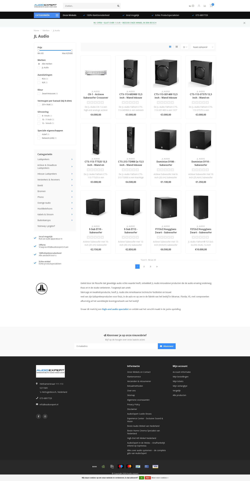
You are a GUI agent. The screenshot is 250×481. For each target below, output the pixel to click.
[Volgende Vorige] (157, 266)
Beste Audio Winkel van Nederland (143, 426)
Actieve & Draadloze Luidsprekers (47, 166)
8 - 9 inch (47, 115)
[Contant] (103, 466)
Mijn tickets (178, 381)
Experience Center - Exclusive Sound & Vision (145, 420)
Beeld (40, 185)
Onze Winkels (69, 15)
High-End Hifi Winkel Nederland (141, 438)
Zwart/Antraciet (50, 93)
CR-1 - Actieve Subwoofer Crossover (95, 96)
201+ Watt (47, 104)
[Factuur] (112, 466)
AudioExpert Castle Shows (139, 413)
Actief (45, 134)
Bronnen (41, 191)
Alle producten (179, 395)
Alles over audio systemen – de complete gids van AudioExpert (146, 452)
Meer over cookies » (160, 478)
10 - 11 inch (48, 119)
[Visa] (155, 466)
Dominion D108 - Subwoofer (166, 163)
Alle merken (47, 64)
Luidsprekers (43, 159)
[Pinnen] (146, 466)
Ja (141, 478)
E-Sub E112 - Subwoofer (130, 231)
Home (36, 30)
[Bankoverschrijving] (94, 466)
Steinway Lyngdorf (46, 226)
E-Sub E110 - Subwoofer (95, 231)
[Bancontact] (138, 466)
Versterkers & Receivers (48, 179)
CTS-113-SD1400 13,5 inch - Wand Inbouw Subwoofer (166, 98)
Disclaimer (132, 409)
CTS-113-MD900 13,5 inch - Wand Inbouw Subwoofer (130, 98)
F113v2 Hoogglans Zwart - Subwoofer (166, 231)
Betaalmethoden (135, 386)
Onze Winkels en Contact (139, 372)
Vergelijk (177, 390)
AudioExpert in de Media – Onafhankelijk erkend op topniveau (146, 444)
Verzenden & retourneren (139, 381)
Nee (147, 478)
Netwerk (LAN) (49, 138)
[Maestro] (120, 466)
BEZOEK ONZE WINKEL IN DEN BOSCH (139, 22)
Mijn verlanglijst (180, 386)
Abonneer (168, 346)
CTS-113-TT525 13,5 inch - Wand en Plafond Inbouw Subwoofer (96, 166)
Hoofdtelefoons (44, 208)
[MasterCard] (129, 466)
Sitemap (131, 395)
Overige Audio (44, 202)
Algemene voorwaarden (138, 399)
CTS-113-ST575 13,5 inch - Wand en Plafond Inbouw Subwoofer (201, 99)
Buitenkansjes (44, 220)
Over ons (131, 390)
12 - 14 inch (48, 123)
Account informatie (182, 372)
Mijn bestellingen (181, 376)
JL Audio (45, 67)
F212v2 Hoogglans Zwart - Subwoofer (201, 231)
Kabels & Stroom (45, 214)
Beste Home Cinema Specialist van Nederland (143, 432)
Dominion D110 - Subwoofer (201, 163)
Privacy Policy (133, 404)
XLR (44, 82)
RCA (45, 78)
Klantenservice (134, 376)
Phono (40, 197)
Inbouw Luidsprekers (47, 173)
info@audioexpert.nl (49, 404)
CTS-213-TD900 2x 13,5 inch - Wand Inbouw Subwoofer (131, 165)
